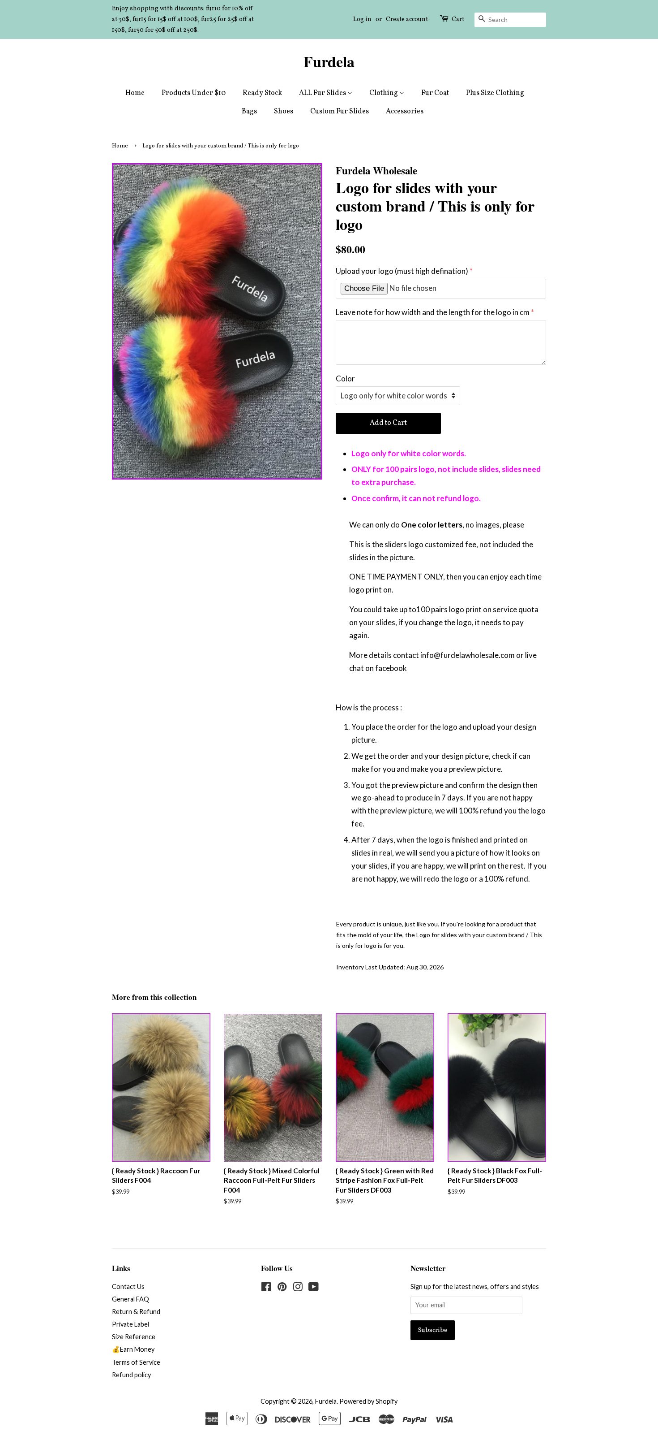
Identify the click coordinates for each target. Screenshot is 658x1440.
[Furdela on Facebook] (266, 1288)
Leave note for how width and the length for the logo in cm (433, 312)
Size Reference (133, 1337)
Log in (362, 19)
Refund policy (131, 1375)
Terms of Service (136, 1362)
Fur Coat (435, 93)
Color (345, 378)
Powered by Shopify (368, 1401)
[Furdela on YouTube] (313, 1288)
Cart (458, 19)
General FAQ (130, 1299)
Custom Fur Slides (339, 112)
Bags (249, 112)
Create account (407, 19)
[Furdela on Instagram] (298, 1288)
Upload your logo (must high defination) (402, 271)
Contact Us (128, 1286)
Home (135, 93)
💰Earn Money (133, 1349)
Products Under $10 (194, 93)
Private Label (130, 1324)
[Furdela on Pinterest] (282, 1288)
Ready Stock (262, 93)
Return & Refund (136, 1311)
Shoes (283, 112)
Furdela (329, 61)
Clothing (384, 93)
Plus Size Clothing (495, 93)
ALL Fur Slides (323, 93)
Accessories (404, 112)
